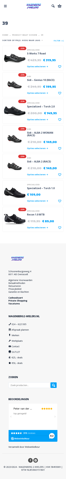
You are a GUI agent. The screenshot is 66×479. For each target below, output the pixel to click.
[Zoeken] (53, 385)
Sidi (29, 76)
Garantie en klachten (18, 291)
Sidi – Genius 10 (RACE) (40, 80)
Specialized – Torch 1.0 (41, 188)
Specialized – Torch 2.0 (41, 106)
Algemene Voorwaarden (20, 280)
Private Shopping (17, 300)
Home (5, 35)
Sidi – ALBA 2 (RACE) (39, 161)
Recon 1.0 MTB (36, 214)
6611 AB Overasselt (18, 274)
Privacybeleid (14, 288)
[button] (5, 6)
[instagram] (35, 460)
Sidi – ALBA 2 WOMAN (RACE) (40, 134)
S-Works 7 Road (36, 53)
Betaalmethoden (16, 283)
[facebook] (30, 460)
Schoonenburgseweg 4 (19, 271)
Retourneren (14, 286)
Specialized (33, 50)
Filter (57, 41)
